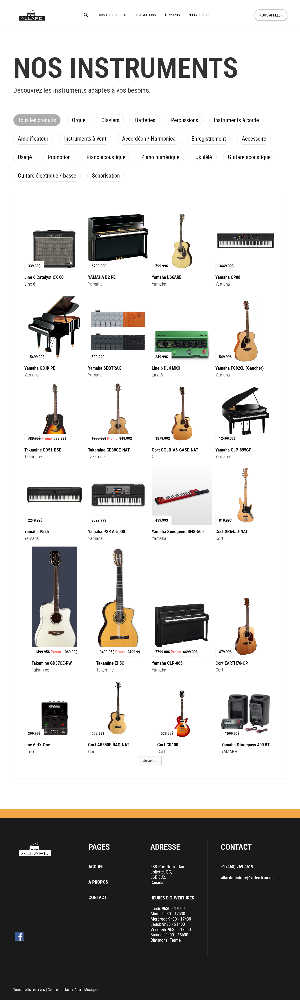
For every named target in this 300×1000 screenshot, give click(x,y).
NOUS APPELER (270, 15)
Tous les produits (112, 15)
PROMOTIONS (146, 15)
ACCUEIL (97, 866)
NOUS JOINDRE (199, 15)
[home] (32, 15)
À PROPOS (172, 15)
